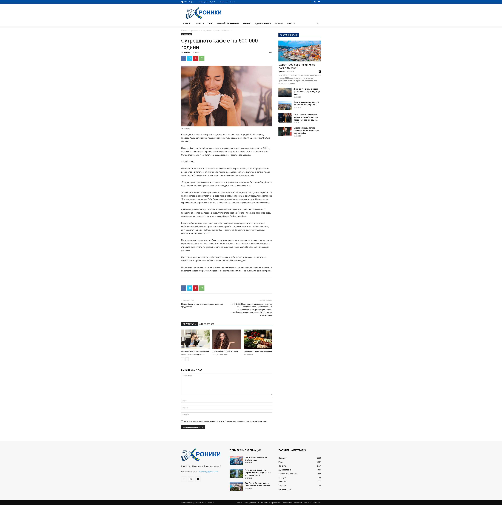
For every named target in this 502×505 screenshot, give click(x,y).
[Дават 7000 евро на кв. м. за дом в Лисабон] (299, 51)
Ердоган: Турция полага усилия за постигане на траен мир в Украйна (307, 130)
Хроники (186, 52)
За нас (232, 2)
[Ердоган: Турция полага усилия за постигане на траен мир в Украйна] (285, 131)
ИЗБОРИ (291, 23)
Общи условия (250, 502)
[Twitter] (189, 58)
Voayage (247, 23)
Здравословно (263, 23)
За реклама (224, 2)
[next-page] (187, 359)
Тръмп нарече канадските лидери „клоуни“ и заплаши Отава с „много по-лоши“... (306, 117)
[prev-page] (182, 359)
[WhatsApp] (201, 58)
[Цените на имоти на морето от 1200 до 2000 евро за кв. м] (285, 105)
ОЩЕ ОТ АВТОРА (206, 324)
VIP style (279, 23)
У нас (210, 23)
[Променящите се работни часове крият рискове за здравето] (195, 339)
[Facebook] (310, 2)
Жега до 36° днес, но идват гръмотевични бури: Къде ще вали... (307, 91)
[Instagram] (314, 2)
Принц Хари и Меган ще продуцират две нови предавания (202, 305)
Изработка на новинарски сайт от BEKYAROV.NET (302, 502)
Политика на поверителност (269, 502)
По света (199, 23)
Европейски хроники (228, 23)
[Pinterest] (195, 58)
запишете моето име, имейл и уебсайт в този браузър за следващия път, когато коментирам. (226, 421)
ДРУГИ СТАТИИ (189, 324)
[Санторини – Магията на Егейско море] (236, 460)
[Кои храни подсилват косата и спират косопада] (226, 339)
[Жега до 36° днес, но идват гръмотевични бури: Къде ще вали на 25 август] (285, 92)
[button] (318, 23)
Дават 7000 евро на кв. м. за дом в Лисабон (296, 66)
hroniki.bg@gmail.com (208, 471)
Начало (187, 23)
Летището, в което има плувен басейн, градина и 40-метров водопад (258, 472)
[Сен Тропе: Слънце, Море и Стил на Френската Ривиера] (236, 486)
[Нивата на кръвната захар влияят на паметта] (258, 339)
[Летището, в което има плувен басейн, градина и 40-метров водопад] (236, 473)
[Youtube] (319, 2)
